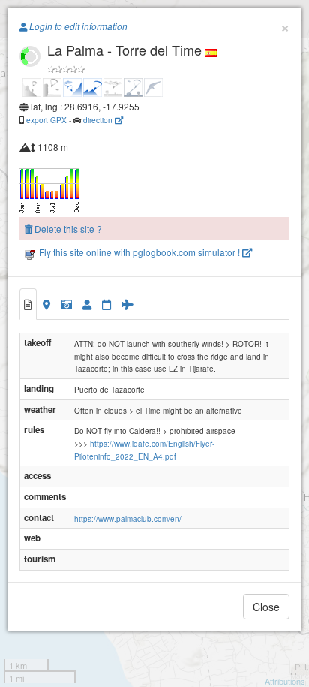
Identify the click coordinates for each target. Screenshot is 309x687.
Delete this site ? (67, 228)
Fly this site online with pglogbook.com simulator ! (139, 252)
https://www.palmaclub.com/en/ (128, 519)
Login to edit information (77, 26)
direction (99, 119)
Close (266, 606)
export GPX (46, 119)
